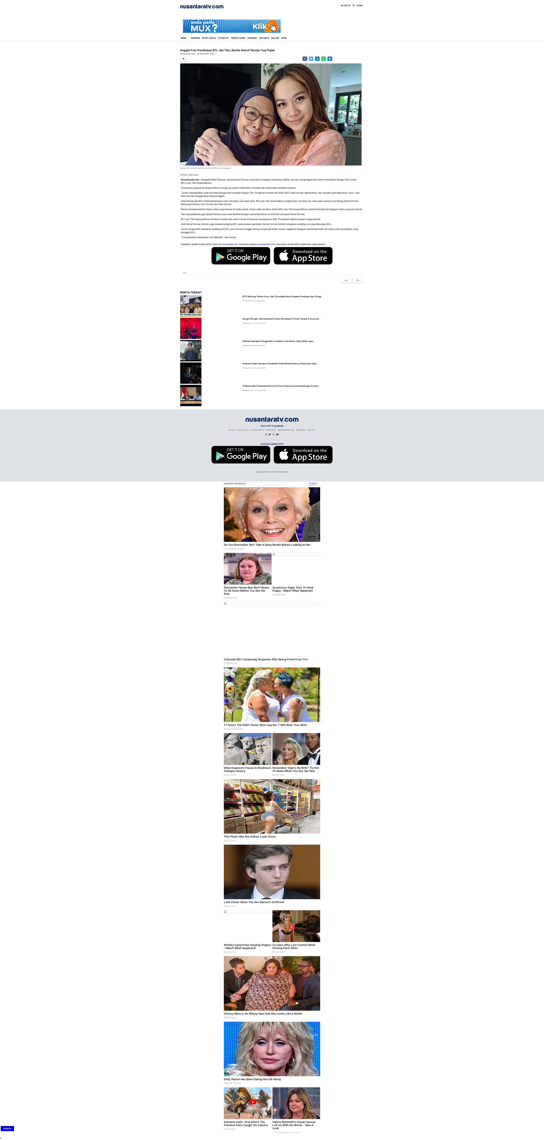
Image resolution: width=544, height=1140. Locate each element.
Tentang (233, 430)
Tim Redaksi (302, 430)
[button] (305, 59)
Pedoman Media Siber (286, 430)
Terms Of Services (258, 430)
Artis (184, 273)
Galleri (275, 38)
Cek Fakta (264, 38)
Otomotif (223, 38)
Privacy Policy (244, 430)
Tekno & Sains (238, 38)
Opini (283, 38)
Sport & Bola (209, 38)
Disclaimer (271, 430)
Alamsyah (193, 175)
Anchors (312, 430)
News (183, 38)
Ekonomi (195, 38)
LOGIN (360, 5)
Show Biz (252, 38)
